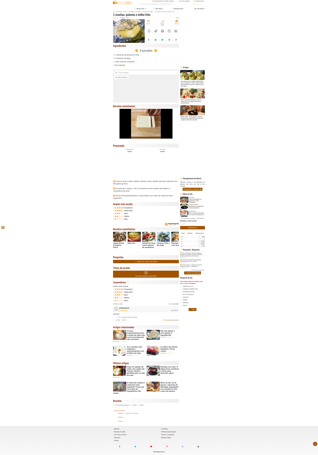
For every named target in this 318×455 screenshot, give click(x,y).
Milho (142, 405)
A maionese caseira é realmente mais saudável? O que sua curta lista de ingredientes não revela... (129, 388)
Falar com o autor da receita (147, 261)
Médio (126, 216)
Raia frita (131, 243)
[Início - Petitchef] (114, 11)
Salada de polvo (188, 286)
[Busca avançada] (197, 4)
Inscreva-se (192, 228)
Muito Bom (128, 211)
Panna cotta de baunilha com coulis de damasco (196, 213)
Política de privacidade (168, 432)
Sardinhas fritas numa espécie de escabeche (148, 245)
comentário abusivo (172, 320)
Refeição (121, 413)
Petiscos (121, 417)
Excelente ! (128, 208)
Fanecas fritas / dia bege (163, 244)
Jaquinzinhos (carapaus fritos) (118, 245)
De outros (199, 9)
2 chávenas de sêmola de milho (127, 55)
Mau (126, 219)
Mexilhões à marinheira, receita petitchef (196, 207)
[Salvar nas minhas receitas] (149, 31)
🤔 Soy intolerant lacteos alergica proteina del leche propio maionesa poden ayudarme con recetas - (191, 254)
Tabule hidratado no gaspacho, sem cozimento (195, 200)
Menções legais (166, 437)
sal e (120, 65)
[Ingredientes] (3, 227)
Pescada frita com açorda (176, 244)
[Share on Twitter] (169, 40)
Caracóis (185, 297)
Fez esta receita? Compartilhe (145, 276)
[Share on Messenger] (155, 40)
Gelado (185, 300)
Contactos (164, 429)
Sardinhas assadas (189, 291)
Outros (185, 305)
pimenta (122, 65)
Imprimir (201, 218)
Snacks (120, 421)
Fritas (135, 405)
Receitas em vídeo (120, 432)
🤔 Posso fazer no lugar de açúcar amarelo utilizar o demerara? (191, 265)
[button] (115, 31)
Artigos (159, 9)
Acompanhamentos (122, 405)
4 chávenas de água (122, 58)
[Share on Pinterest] (176, 40)
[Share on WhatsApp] (162, 40)
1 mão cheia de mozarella (124, 62)
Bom (126, 213)
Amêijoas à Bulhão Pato (190, 289)
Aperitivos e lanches (132, 413)
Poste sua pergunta (193, 273)
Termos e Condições (167, 434)
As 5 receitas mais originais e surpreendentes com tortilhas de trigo (135, 350)
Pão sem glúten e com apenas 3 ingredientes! (167, 333)
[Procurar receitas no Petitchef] (194, 4)
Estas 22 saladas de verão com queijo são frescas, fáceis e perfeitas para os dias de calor (136, 371)
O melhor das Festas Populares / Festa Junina (168, 349)
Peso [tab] (183, 233)
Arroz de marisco (188, 294)
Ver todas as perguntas (197, 270)
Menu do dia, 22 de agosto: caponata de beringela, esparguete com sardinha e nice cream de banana (169, 387)
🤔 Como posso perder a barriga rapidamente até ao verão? (190, 260)
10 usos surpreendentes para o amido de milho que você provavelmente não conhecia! (136, 335)
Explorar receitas (119, 410)
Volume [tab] (189, 233)
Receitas (140, 9)
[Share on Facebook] (149, 40)
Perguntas (178, 9)
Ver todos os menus (189, 218)
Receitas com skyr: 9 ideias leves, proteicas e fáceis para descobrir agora (169, 370)
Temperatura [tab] (199, 233)
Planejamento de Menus (191, 189)
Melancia (185, 302)
